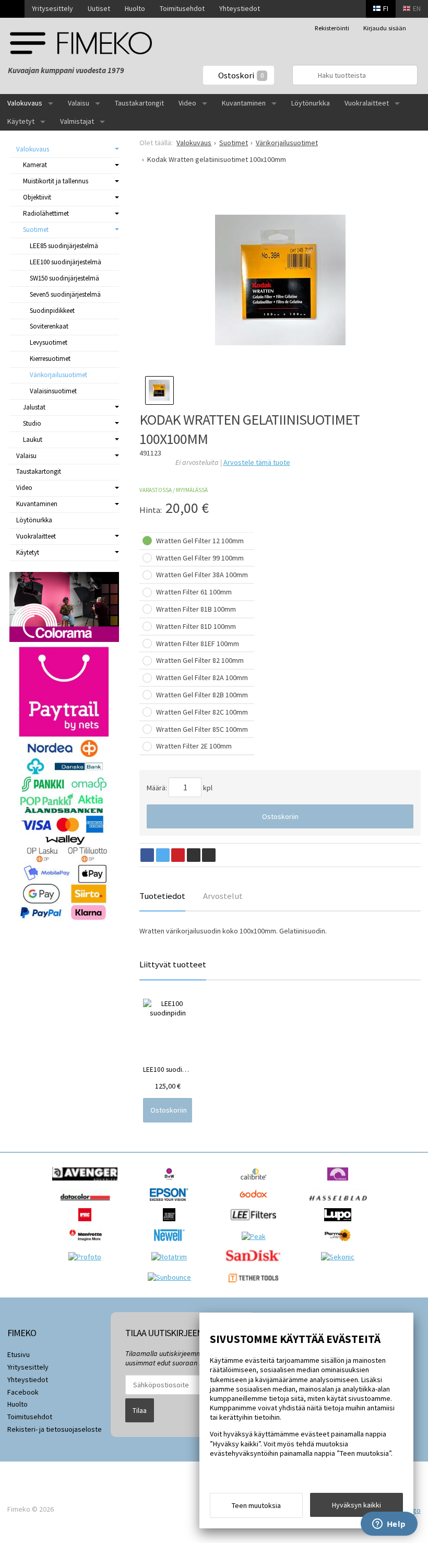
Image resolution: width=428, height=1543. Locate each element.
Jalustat (34, 407)
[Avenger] (87, 1183)
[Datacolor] (87, 1203)
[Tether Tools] (256, 1285)
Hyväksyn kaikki (356, 1505)
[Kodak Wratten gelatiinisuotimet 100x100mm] (280, 280)
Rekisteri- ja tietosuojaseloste (54, 1429)
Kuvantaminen (244, 103)
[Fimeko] (81, 43)
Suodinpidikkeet (52, 310)
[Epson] (172, 1203)
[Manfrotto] (88, 1244)
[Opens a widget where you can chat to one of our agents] (389, 1525)
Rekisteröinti (332, 28)
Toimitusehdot (182, 8)
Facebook (23, 1392)
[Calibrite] (256, 1183)
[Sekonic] (340, 1256)
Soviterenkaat (49, 326)
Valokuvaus (24, 103)
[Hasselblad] (340, 1203)
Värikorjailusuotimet (58, 374)
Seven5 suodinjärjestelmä (65, 294)
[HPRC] (87, 1224)
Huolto (135, 8)
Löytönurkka (310, 103)
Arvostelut (223, 896)
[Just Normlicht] (172, 1224)
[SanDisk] (256, 1264)
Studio (32, 423)
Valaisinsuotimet (53, 391)
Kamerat (35, 164)
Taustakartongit (139, 103)
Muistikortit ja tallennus (55, 181)
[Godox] (256, 1203)
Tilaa (140, 1410)
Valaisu (78, 103)
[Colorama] (340, 1183)
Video (187, 103)
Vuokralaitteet (366, 103)
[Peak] (256, 1236)
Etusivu (18, 1354)
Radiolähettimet (46, 213)
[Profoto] (87, 1256)
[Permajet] (340, 1244)
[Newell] (172, 1244)
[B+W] (172, 1183)
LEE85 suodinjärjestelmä (64, 245)
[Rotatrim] (171, 1256)
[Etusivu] (12, 9)
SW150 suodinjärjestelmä (64, 278)
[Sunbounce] (172, 1277)
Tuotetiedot (162, 896)
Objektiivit (37, 197)
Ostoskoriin (280, 816)
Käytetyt (20, 121)
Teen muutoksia (256, 1505)
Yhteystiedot (239, 8)
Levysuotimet (48, 342)
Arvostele (256, 462)
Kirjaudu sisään (384, 28)
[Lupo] (340, 1224)
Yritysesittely (52, 8)
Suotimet (36, 229)
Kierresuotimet (50, 358)
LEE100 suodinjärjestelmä (65, 262)
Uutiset (99, 8)
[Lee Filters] (256, 1224)
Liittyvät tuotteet (172, 964)
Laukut (32, 439)
